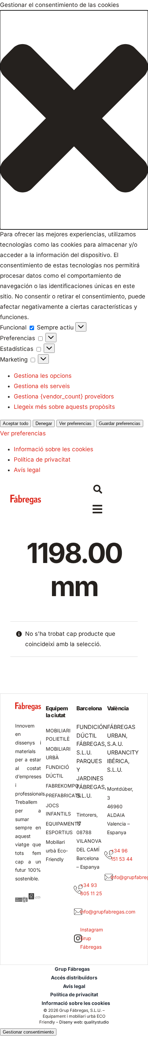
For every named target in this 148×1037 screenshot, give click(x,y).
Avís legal (27, 469)
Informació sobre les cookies (53, 449)
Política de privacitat (42, 459)
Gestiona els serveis (42, 386)
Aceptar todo (15, 423)
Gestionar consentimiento (28, 1032)
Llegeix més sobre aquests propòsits (64, 406)
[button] (74, 119)
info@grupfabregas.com (107, 912)
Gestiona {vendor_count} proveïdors (64, 396)
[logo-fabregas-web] (25, 497)
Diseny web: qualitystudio (84, 1022)
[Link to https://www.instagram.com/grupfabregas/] (78, 938)
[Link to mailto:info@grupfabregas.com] (78, 911)
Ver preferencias (75, 423)
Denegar (43, 423)
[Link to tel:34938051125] (78, 889)
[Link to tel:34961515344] (108, 854)
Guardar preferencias (119, 423)
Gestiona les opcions (43, 375)
